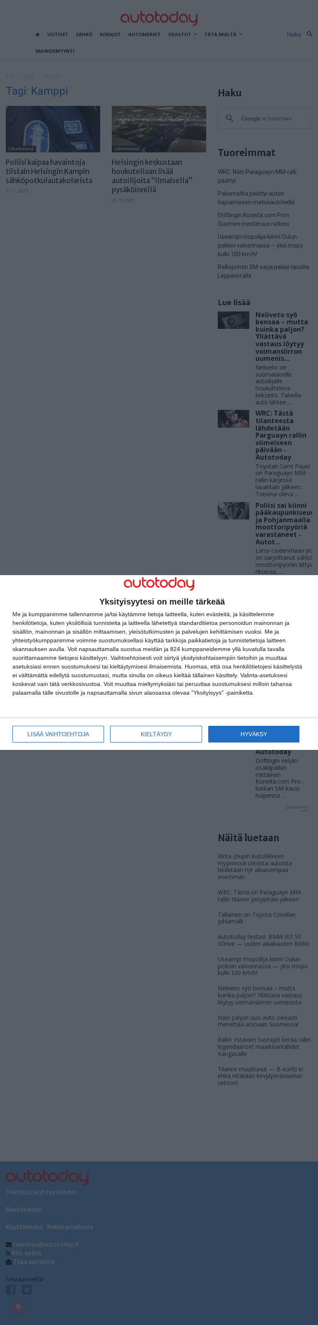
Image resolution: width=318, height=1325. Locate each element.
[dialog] (159, 662)
